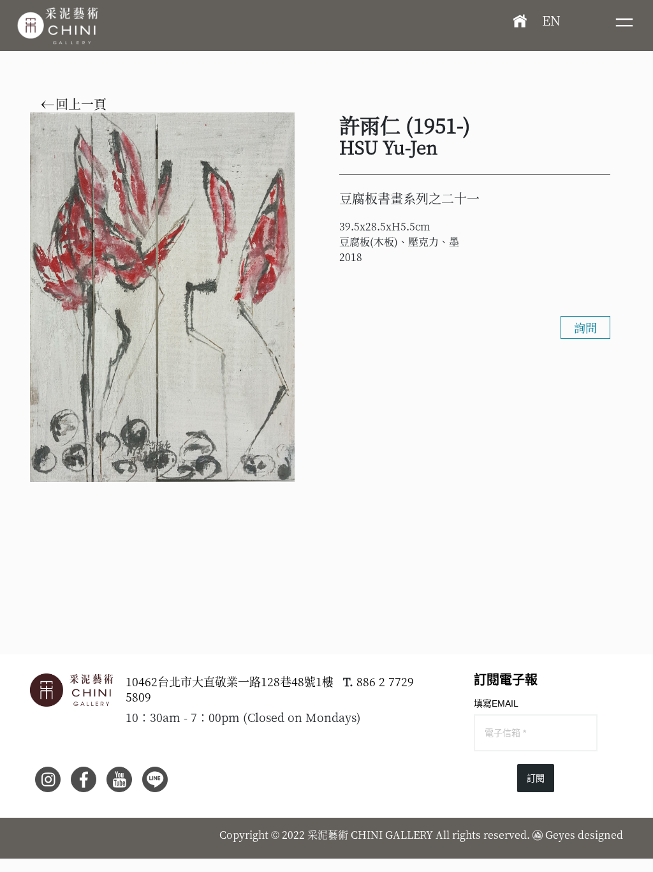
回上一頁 (79, 104)
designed (600, 834)
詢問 (585, 327)
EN (551, 20)
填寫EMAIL (496, 703)
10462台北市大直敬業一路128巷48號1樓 (230, 681)
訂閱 (536, 778)
